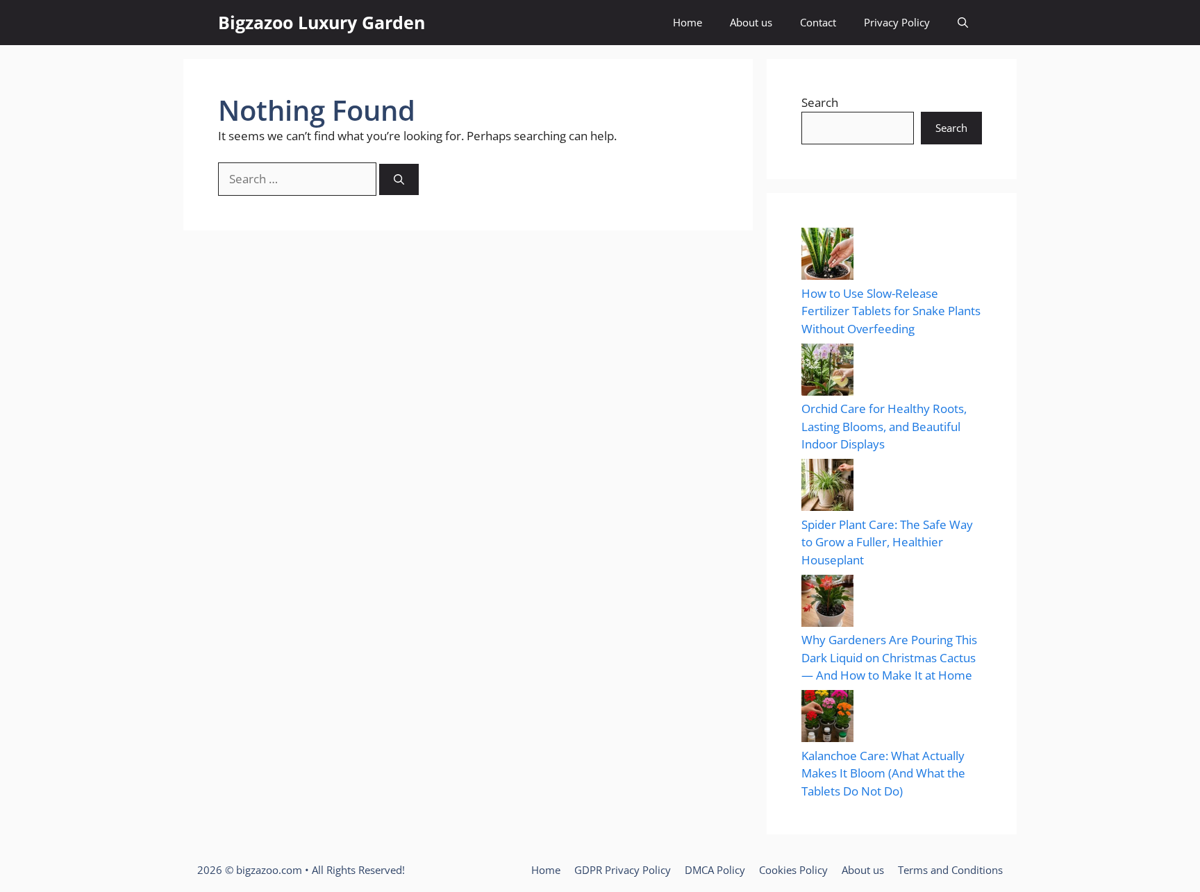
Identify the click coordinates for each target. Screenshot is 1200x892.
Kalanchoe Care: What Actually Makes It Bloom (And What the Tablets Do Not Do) (883, 773)
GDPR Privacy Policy (622, 870)
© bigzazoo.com (263, 870)
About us (751, 22)
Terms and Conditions (950, 870)
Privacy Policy (897, 22)
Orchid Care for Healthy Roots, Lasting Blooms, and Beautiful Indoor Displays (884, 426)
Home (687, 22)
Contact (818, 22)
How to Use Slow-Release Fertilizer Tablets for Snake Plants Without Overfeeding (891, 311)
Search (819, 102)
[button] (963, 22)
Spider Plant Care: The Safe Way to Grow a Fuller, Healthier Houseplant (887, 542)
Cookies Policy (793, 870)
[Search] (399, 179)
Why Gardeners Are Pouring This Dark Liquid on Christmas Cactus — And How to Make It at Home (889, 657)
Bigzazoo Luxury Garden (321, 22)
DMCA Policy (715, 870)
